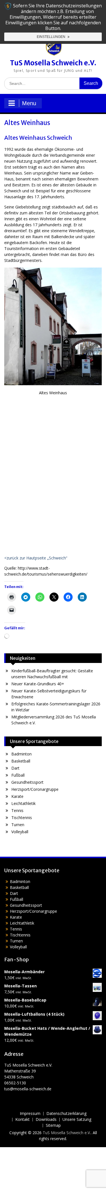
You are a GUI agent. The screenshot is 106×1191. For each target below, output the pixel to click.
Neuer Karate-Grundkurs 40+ (37, 683)
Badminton (21, 754)
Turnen (17, 824)
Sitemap (53, 1125)
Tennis (17, 810)
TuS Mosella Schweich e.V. (53, 63)
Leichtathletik (23, 803)
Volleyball (19, 831)
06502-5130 (15, 1083)
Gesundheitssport (27, 782)
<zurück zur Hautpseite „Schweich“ (35, 558)
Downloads (46, 1119)
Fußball (18, 775)
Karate (17, 796)
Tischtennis (21, 817)
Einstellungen (51, 37)
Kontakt (22, 1119)
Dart (15, 768)
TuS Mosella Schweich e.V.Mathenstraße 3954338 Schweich (28, 1071)
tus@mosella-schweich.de (27, 1088)
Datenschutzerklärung (66, 1113)
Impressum (30, 1113)
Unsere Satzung (76, 1119)
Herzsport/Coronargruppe (35, 789)
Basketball (20, 761)
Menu (29, 103)
